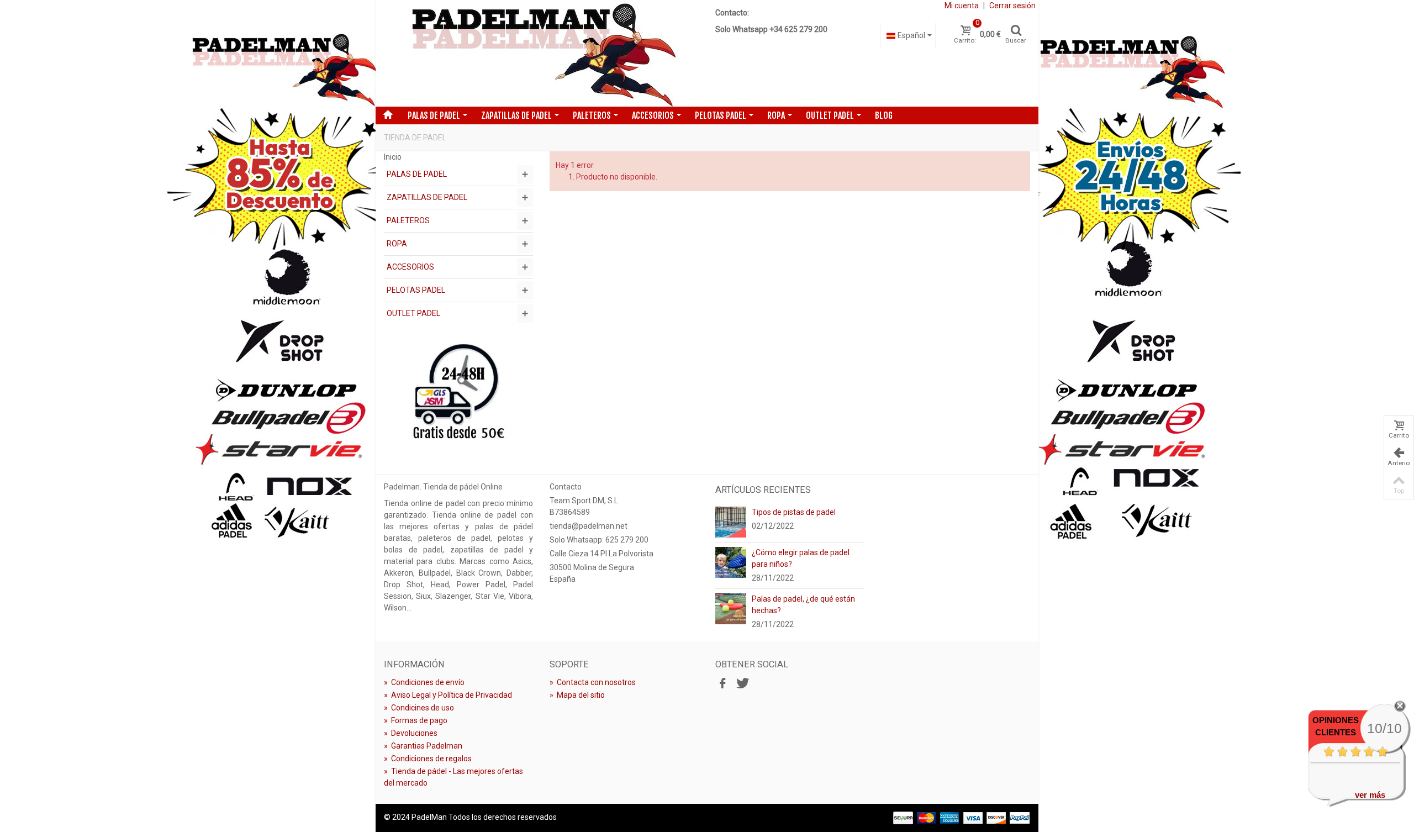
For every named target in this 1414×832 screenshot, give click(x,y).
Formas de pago (415, 720)
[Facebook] (722, 684)
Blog (884, 115)
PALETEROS (592, 115)
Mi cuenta (962, 5)
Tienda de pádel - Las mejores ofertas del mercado (453, 777)
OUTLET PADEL (830, 115)
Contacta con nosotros (593, 682)
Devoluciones (410, 733)
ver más (1370, 794)
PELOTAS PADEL (720, 115)
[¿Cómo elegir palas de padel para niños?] (730, 561)
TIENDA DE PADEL (415, 137)
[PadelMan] (541, 53)
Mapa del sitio (577, 695)
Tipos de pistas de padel (794, 512)
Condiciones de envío (424, 682)
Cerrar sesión (1012, 5)
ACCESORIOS (653, 115)
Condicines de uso (419, 707)
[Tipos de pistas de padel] (730, 521)
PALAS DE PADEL (434, 115)
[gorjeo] (741, 684)
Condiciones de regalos (428, 758)
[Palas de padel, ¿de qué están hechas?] (730, 608)
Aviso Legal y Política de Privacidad (448, 695)
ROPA (776, 115)
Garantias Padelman (423, 745)
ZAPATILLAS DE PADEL (516, 115)
